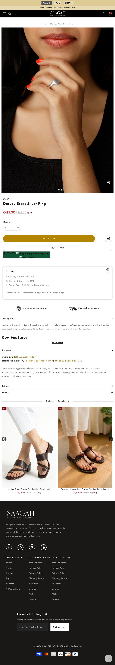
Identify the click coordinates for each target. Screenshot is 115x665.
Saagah (46, 3)
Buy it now (57, 247)
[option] (57, 110)
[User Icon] (104, 13)
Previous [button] (4, 439)
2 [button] (59, 190)
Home (44, 24)
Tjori (58, 3)
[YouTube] (44, 547)
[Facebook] (9, 547)
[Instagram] (21, 547)
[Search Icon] (11, 13)
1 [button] (56, 190)
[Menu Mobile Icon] (3, 13)
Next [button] (111, 439)
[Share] (108, 183)
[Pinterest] (32, 547)
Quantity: (7, 222)
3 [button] (61, 190)
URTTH (68, 3)
